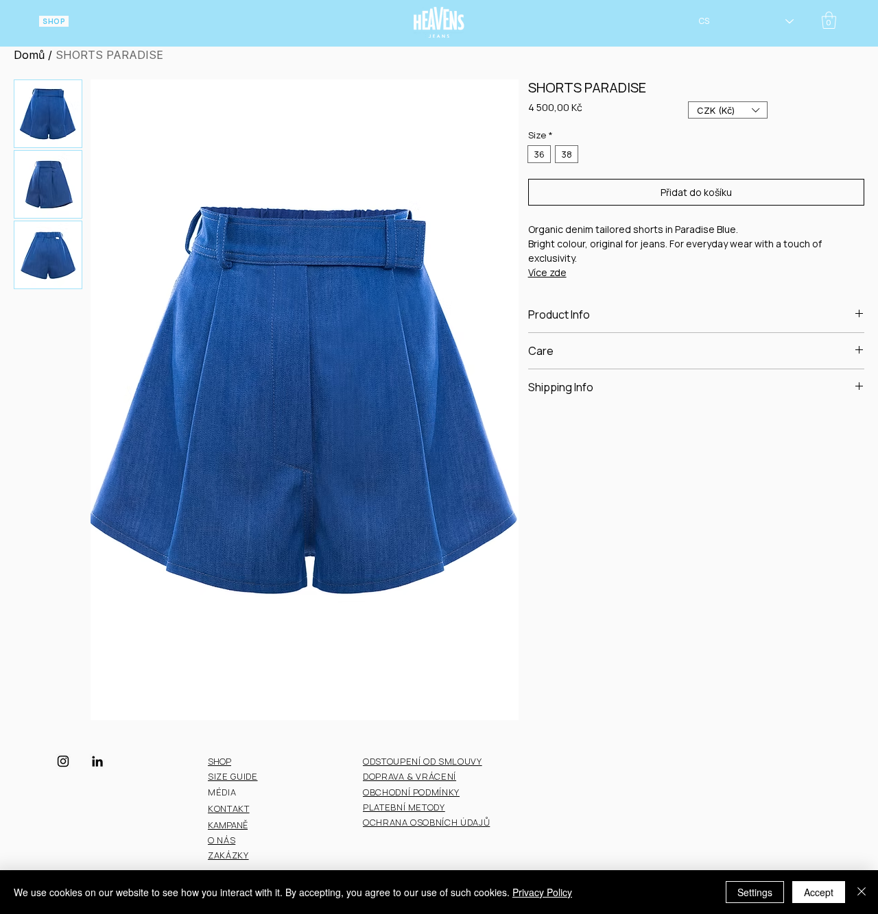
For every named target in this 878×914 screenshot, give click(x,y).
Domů (29, 55)
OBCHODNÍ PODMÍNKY (411, 792)
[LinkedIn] (97, 761)
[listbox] (728, 110)
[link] (829, 20)
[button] (728, 110)
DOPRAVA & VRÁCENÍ (409, 776)
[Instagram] (63, 761)
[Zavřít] (861, 892)
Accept (818, 892)
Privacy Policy (542, 892)
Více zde (547, 272)
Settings (754, 892)
